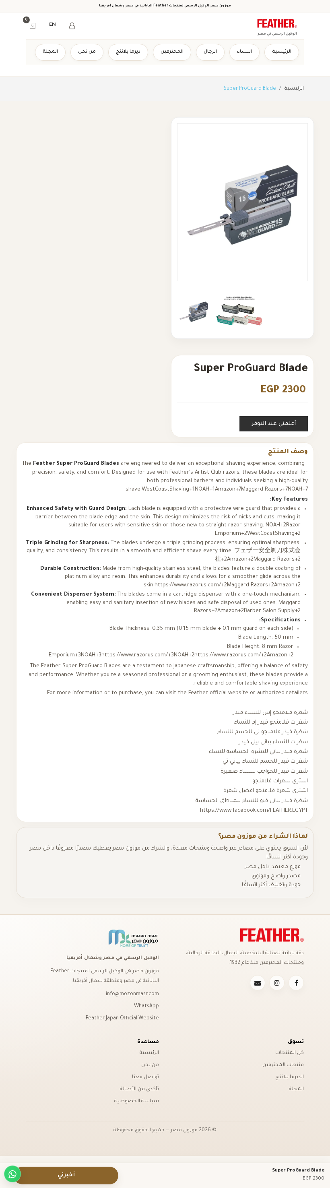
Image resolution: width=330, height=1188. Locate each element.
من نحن (87, 52)
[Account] (72, 25)
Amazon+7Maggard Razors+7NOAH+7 (261, 490)
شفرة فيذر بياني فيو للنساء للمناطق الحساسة (252, 801)
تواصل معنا (145, 1077)
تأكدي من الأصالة (139, 1089)
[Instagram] (277, 982)
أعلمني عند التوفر (274, 424)
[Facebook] (296, 982)
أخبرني (66, 1175)
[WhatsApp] (12, 1173)
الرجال (210, 52)
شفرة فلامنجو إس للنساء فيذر (270, 713)
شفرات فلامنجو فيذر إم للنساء (271, 723)
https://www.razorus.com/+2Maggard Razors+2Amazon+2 (228, 585)
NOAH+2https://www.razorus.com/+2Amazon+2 (233, 655)
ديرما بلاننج (128, 52)
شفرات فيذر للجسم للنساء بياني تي (265, 762)
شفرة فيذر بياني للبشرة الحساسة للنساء (258, 752)
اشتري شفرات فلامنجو (280, 781)
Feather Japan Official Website (122, 1018)
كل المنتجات (289, 1053)
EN (52, 25)
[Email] (257, 982)
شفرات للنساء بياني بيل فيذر (272, 742)
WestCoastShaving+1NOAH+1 (178, 490)
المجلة (50, 52)
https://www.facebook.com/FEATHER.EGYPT (254, 811)
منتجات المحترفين (283, 1065)
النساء (244, 52)
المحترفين (172, 52)
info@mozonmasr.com (132, 994)
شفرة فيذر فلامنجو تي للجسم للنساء (262, 732)
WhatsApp (146, 1006)
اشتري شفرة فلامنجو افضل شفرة (265, 791)
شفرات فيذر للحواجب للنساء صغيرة (263, 772)
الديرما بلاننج (289, 1077)
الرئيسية (281, 52)
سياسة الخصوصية (136, 1101)
